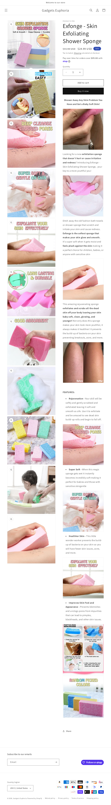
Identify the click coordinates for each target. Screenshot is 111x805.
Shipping (77, 53)
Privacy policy (63, 798)
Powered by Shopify (34, 798)
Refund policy (50, 798)
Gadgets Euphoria (20, 798)
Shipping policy (93, 798)
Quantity (66, 66)
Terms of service (78, 798)
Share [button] (68, 731)
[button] (6, 10)
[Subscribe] (56, 762)
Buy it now (83, 91)
